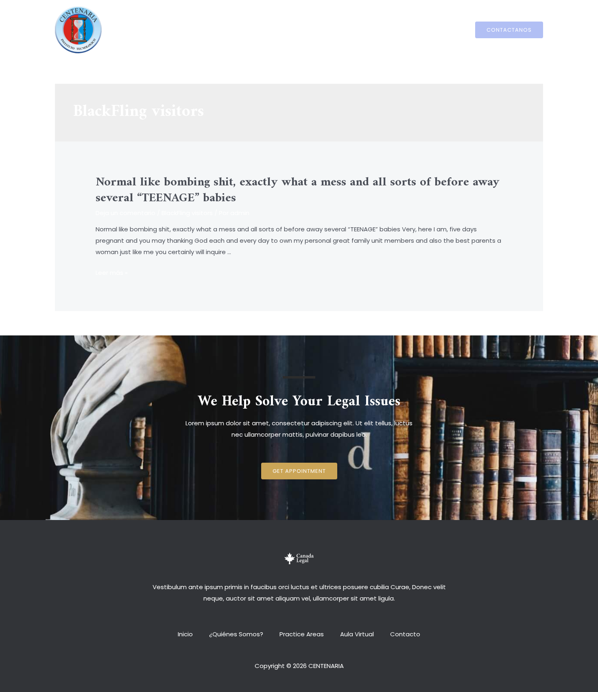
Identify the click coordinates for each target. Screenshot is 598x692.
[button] (299, 471)
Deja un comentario (125, 213)
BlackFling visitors (187, 213)
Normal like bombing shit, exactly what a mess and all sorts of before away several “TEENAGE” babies (298, 190)
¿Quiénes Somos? (240, 29)
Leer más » (112, 272)
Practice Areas (301, 29)
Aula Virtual (353, 29)
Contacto (397, 29)
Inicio (193, 29)
